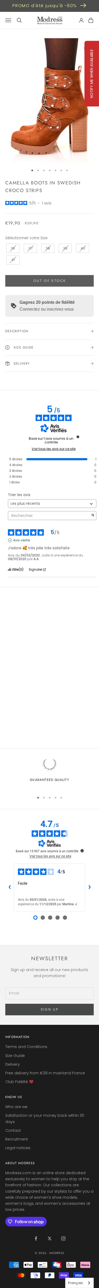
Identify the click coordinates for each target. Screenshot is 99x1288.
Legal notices (17, 1147)
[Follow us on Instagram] (63, 1238)
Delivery (12, 1064)
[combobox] (79, 1283)
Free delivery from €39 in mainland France (45, 1073)
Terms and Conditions (26, 1046)
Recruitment (16, 1139)
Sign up (49, 1009)
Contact (13, 1130)
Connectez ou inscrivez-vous (47, 309)
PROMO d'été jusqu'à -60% (44, 6)
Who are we (16, 1106)
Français (75, 1282)
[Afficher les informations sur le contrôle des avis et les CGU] (82, 851)
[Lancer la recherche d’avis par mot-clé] (93, 515)
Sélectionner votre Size (26, 238)
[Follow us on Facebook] (36, 1238)
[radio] (12, 248)
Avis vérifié (21, 540)
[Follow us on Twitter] (49, 1238)
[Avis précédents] (9, 887)
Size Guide (15, 1055)
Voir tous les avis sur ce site (54, 449)
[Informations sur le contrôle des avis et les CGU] (78, 437)
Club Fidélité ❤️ (19, 1081)
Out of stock (49, 280)
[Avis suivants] (89, 887)
